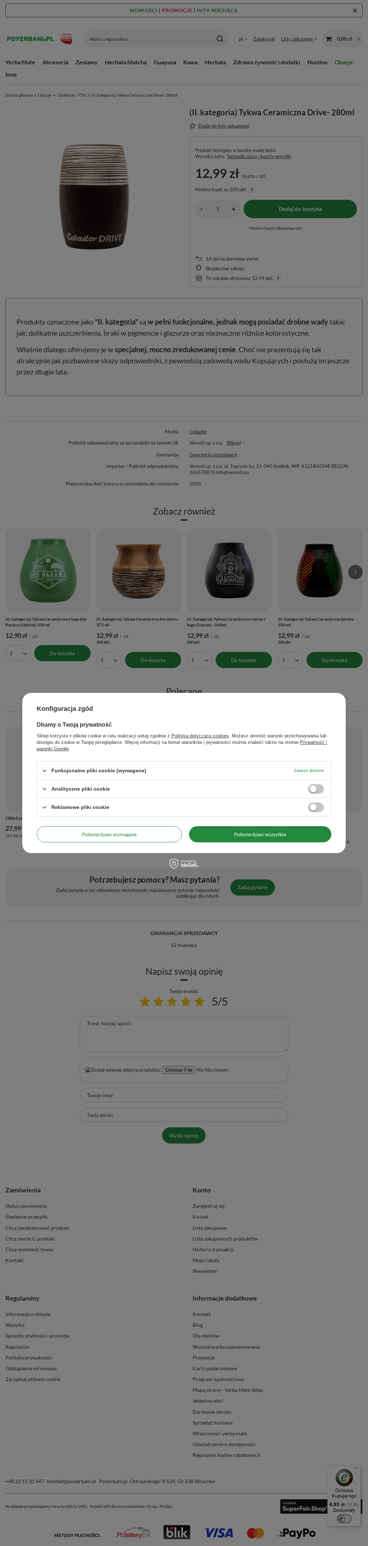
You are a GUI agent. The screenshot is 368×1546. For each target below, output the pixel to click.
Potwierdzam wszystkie (260, 834)
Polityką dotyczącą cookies (200, 736)
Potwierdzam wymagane (109, 834)
